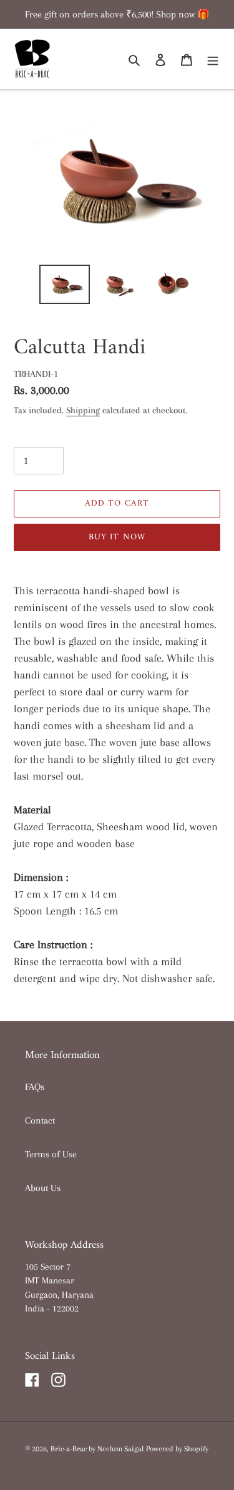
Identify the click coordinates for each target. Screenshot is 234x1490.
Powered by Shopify (177, 1448)
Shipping (83, 410)
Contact (40, 1120)
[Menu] (213, 59)
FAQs (34, 1086)
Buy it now (117, 537)
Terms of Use (51, 1154)
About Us (43, 1187)
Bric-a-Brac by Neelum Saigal (97, 1448)
